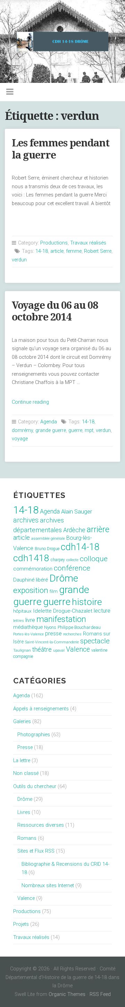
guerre (75, 430)
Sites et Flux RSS (36, 851)
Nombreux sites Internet (48, 886)
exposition (30, 590)
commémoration (32, 569)
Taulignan (22, 650)
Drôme (63, 578)
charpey (58, 559)
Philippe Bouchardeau (79, 627)
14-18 (41, 251)
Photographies (33, 735)
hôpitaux (22, 611)
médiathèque (28, 627)
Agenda (48, 422)
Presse (25, 747)
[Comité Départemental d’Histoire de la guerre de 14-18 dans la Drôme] (62, 41)
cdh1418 (31, 558)
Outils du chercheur (34, 786)
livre (30, 620)
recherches (72, 634)
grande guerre (50, 430)
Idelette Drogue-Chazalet (62, 611)
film (54, 591)
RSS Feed (100, 994)
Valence (78, 649)
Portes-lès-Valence (28, 634)
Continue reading (30, 402)
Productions (54, 243)
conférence (72, 568)
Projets (21, 924)
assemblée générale (48, 538)
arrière (98, 529)
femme (74, 251)
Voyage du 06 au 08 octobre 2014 (55, 311)
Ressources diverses (40, 825)
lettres (18, 620)
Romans (26, 838)
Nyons (50, 627)
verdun (19, 260)
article (57, 251)
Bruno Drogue (47, 548)
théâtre (42, 649)
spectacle (95, 641)
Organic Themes (67, 994)
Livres (23, 812)
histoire (87, 601)
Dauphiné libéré (30, 580)
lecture (102, 610)
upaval (59, 650)
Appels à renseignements (41, 709)
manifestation (61, 619)
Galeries (22, 722)
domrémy (22, 430)
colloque (94, 559)
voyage (20, 439)
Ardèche (74, 530)
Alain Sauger (76, 511)
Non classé (26, 773)
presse (53, 634)
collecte (72, 560)
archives (26, 520)
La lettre (21, 761)
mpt (89, 430)
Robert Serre (97, 251)
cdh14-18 (80, 547)
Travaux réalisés (88, 243)
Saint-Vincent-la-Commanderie (52, 642)
